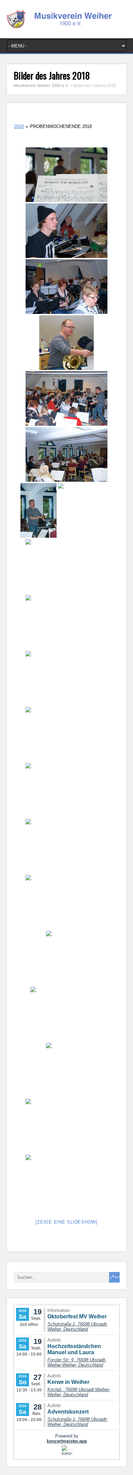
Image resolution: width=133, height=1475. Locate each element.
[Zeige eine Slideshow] (66, 1222)
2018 (19, 126)
